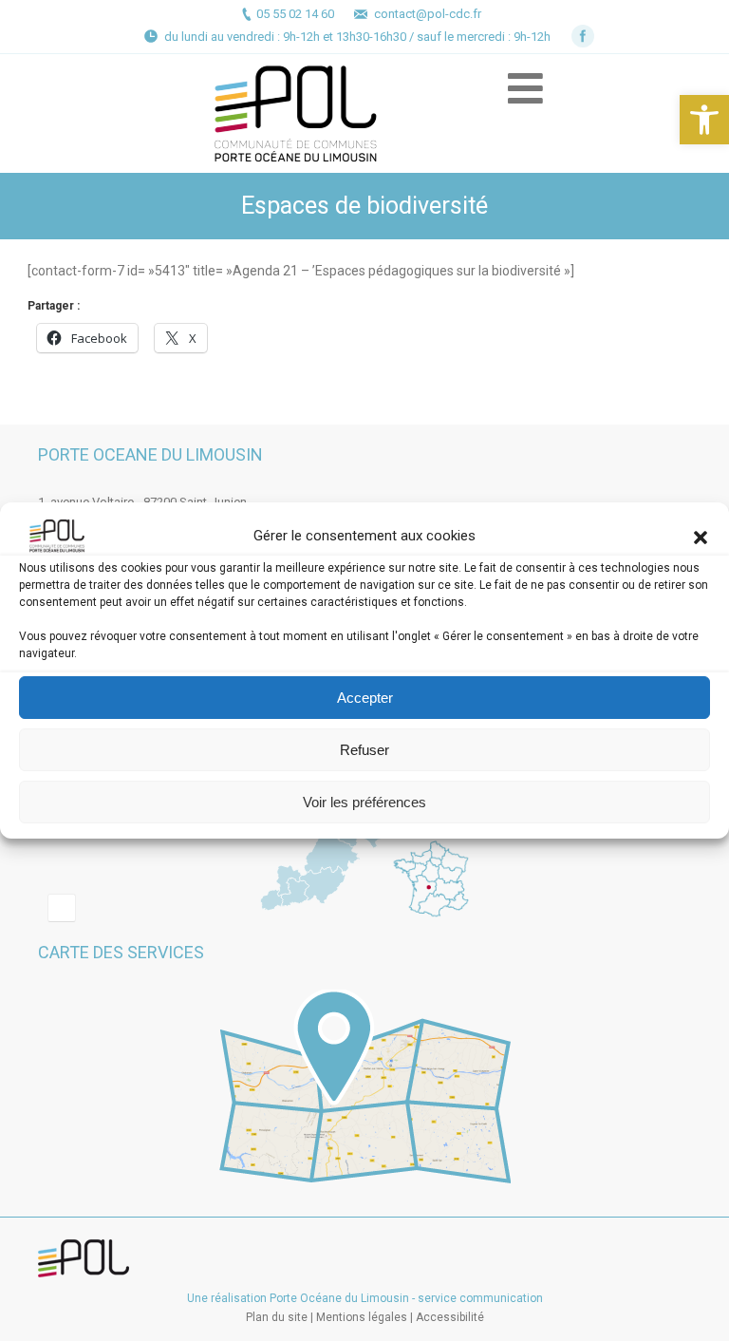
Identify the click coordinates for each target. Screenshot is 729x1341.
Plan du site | (281, 1317)
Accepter (365, 697)
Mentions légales (361, 1317)
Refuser (364, 750)
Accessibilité (450, 1317)
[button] (704, 119)
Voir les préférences (364, 802)
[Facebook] (582, 36)
